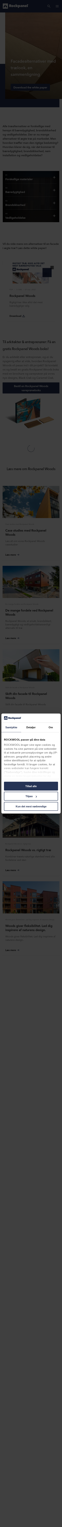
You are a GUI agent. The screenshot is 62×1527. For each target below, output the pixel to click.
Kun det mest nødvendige (31, 806)
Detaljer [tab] (31, 727)
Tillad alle (31, 786)
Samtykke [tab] (11, 727)
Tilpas (29, 796)
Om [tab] (51, 727)
